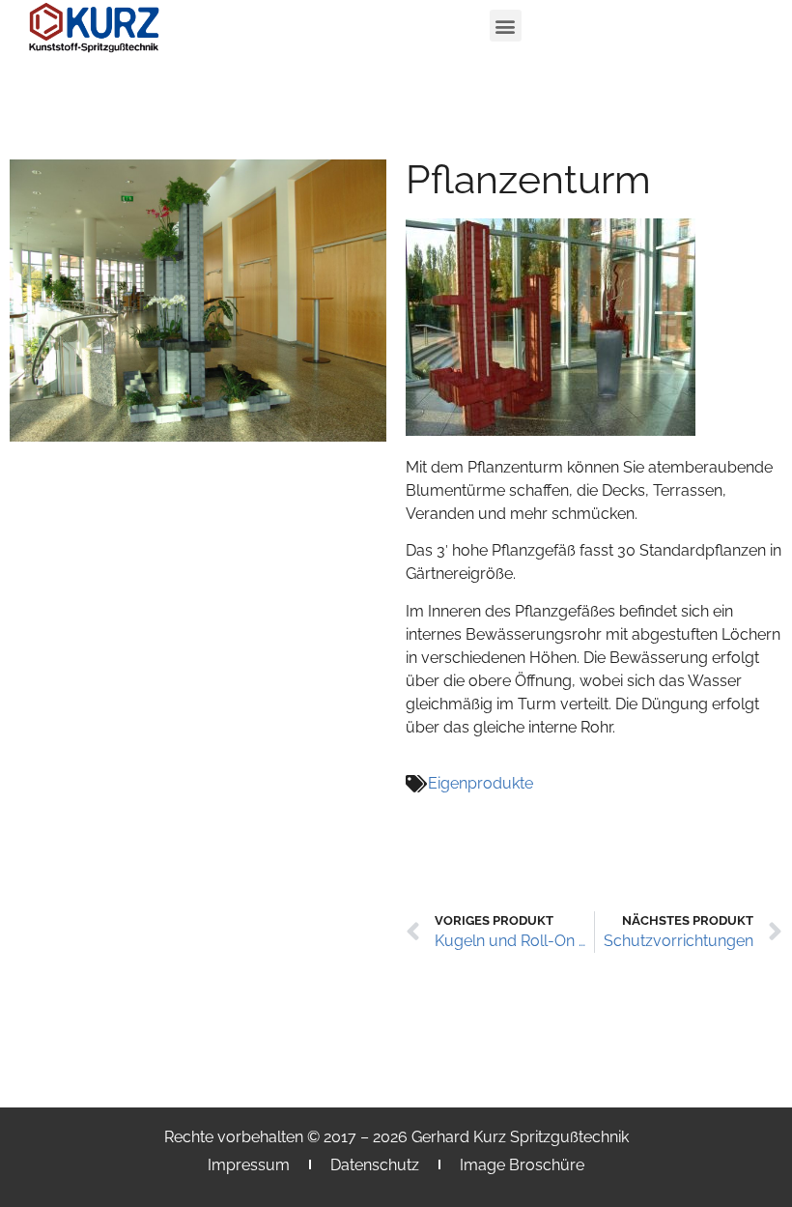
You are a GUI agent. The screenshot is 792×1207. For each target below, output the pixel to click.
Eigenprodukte (480, 783)
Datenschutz (374, 1165)
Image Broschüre (522, 1165)
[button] (506, 26)
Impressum (249, 1165)
